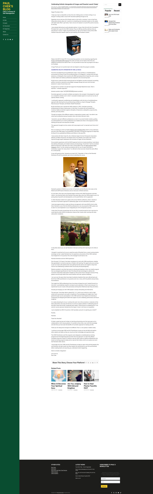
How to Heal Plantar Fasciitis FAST (74, 386)
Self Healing (59, 8)
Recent (117, 11)
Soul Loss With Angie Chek (114, 15)
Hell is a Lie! (78, 478)
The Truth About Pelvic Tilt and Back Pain (90, 386)
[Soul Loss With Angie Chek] (106, 14)
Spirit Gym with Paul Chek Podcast (59, 470)
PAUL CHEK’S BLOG (60, 492)
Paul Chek (71, 7)
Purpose (82, 7)
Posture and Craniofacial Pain (77, 130)
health (97, 6)
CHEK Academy (54, 473)
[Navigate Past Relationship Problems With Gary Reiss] (106, 21)
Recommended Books (87, 7)
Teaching (65, 8)
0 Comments (59, 389)
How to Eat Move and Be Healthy (56, 7)
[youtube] (10, 39)
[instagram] (7, 39)
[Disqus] (75, 407)
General (67, 6)
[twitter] (5, 39)
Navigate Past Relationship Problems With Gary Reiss (114, 22)
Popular (108, 11)
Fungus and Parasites (92, 6)
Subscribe (104, 486)
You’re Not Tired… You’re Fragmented (83, 467)
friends (87, 6)
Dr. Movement (63, 6)
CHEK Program (84, 6)
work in (68, 8)
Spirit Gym (53, 469)
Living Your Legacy (67, 7)
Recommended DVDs (93, 7)
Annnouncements (73, 6)
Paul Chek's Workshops (77, 7)
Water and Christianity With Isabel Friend (114, 30)
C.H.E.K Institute (79, 6)
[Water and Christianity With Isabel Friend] (106, 29)
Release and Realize (54, 8)
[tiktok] (12, 39)
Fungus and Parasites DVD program (60, 60)
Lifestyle (62, 7)
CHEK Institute (54, 472)
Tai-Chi (63, 8)
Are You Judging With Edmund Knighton (58, 386)
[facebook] (3, 39)
